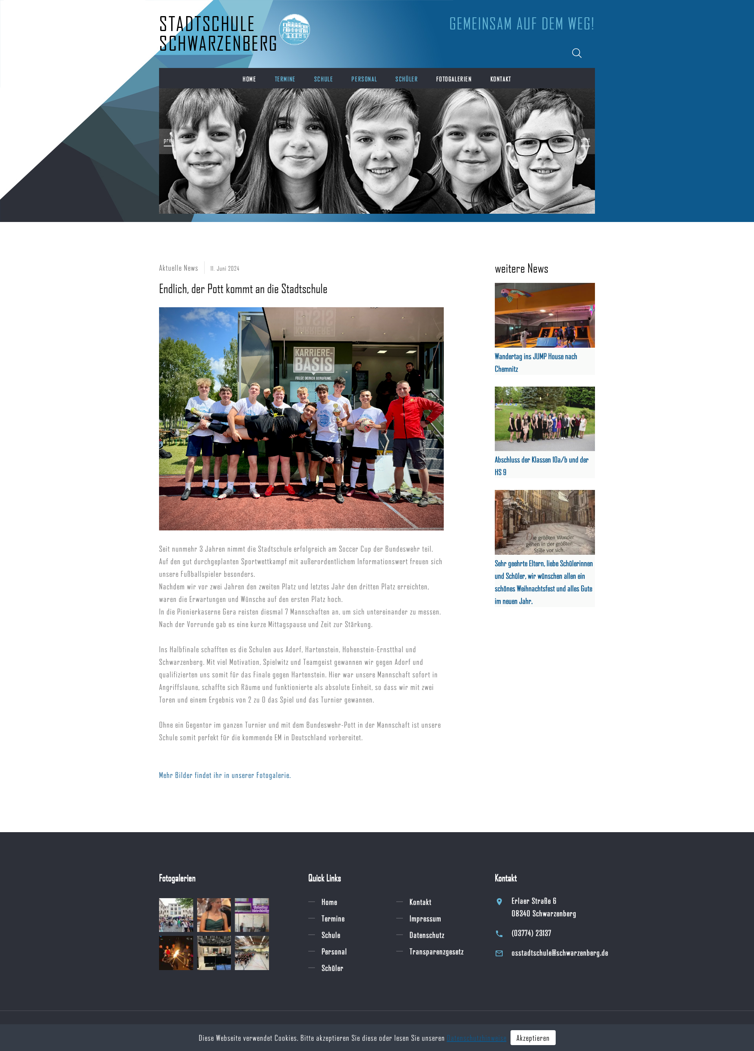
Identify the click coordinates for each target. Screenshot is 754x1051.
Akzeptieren (533, 1037)
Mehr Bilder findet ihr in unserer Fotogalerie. (225, 775)
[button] (171, 141)
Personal (364, 79)
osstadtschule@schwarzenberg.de (560, 952)
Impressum (425, 918)
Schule (323, 79)
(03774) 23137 (531, 932)
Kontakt (500, 79)
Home (249, 79)
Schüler (406, 79)
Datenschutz (427, 934)
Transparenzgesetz (437, 951)
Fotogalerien (454, 79)
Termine (285, 79)
